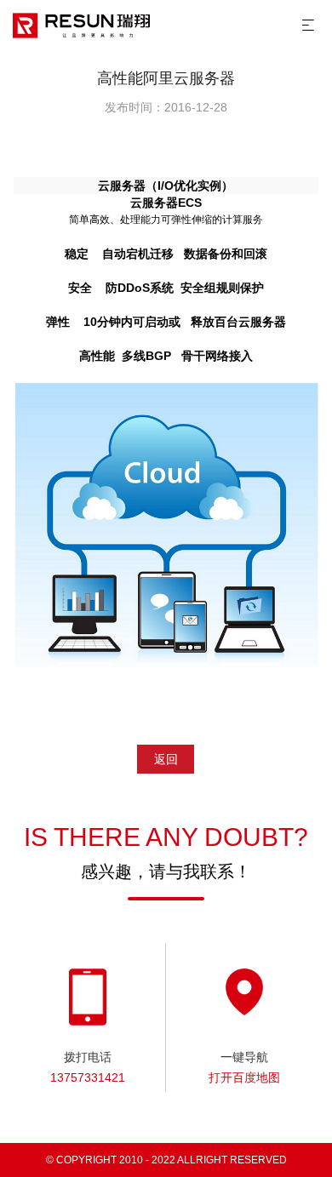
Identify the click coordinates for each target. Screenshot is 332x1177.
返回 (166, 759)
